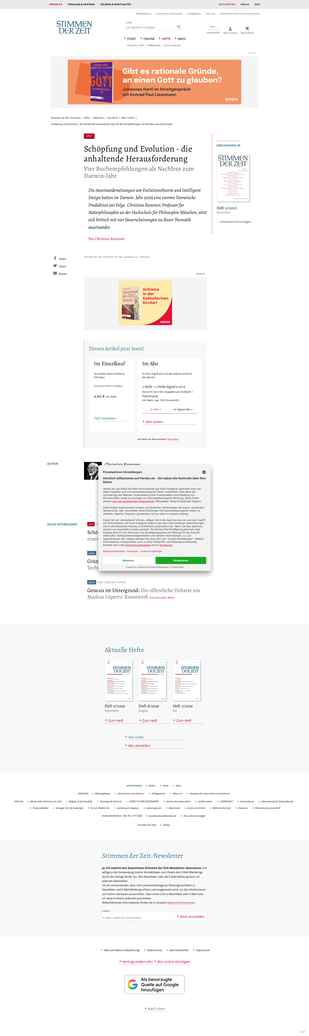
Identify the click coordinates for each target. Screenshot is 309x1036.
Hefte (166, 39)
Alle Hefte (135, 737)
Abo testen (154, 421)
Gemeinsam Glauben (128, 808)
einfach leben (205, 801)
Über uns (210, 13)
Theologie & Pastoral (81, 4)
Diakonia (242, 808)
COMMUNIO (226, 801)
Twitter (166, 825)
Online (148, 39)
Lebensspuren (153, 808)
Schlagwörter (194, 13)
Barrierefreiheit (179, 950)
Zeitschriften (227, 4)
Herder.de (55, 4)
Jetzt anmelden (192, 916)
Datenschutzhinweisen (181, 902)
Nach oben (156, 1008)
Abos (182, 39)
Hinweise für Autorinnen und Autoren (240, 13)
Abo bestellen (139, 745)
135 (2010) (112, 117)
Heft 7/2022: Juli (106, 582)
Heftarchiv (154, 45)
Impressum (203, 950)
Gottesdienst (247, 801)
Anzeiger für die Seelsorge (69, 808)
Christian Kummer (110, 238)
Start (131, 39)
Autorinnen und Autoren (169, 13)
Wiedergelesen (143, 13)
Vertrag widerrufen (137, 961)
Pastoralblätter (40, 808)
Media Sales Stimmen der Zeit (45, 801)
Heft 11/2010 (127, 117)
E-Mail (106, 911)
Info (257, 4)
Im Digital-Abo (181, 409)
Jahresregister (172, 45)
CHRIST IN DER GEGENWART (144, 801)
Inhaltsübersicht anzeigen (235, 221)
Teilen (62, 258)
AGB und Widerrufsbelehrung (121, 950)
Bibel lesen (174, 808)
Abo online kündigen (194, 815)
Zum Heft (115, 720)
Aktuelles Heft (135, 45)
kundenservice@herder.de (162, 815)
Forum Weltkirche (99, 808)
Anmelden (173, 439)
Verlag (245, 4)
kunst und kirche (196, 808)
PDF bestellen (105, 418)
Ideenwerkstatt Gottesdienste (277, 801)
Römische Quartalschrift (267, 808)
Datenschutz (154, 950)
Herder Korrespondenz (178, 801)
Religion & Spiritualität (115, 4)
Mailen (63, 273)
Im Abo (154, 409)
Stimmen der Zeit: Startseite (65, 117)
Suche (129, 22)
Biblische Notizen (221, 808)
